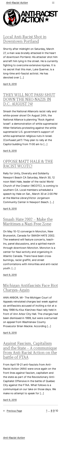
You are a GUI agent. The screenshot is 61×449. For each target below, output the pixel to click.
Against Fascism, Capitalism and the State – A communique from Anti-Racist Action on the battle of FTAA (30, 350)
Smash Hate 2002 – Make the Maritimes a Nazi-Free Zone (28, 221)
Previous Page (12, 410)
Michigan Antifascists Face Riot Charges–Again (30, 287)
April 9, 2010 (10, 84)
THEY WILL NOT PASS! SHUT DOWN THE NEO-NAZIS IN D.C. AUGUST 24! (29, 99)
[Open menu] (53, 2)
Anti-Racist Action (17, 2)
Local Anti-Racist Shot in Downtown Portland (24, 39)
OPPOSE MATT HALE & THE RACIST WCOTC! (28, 163)
